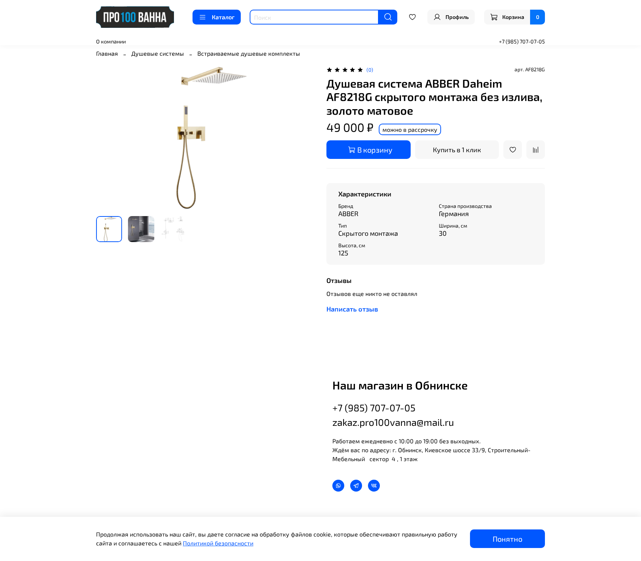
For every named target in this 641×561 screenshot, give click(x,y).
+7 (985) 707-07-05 (522, 41)
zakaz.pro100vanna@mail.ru (393, 422)
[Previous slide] (108, 137)
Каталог (223, 16)
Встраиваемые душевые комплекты (248, 53)
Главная (107, 53)
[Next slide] (303, 137)
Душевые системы (157, 53)
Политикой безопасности (218, 543)
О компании (111, 41)
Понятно (507, 538)
